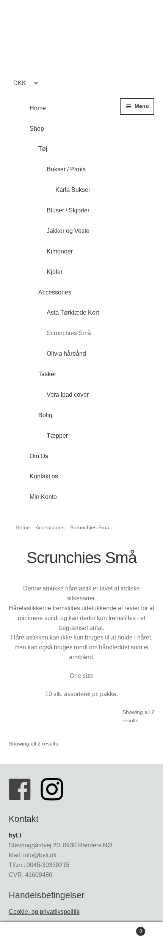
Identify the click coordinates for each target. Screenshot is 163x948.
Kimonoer (60, 251)
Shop (37, 128)
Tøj (42, 149)
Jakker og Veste (68, 231)
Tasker (47, 374)
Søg (81, 935)
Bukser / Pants (66, 169)
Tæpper (57, 435)
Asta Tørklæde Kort (73, 312)
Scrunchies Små (69, 333)
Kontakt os (44, 476)
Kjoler (55, 272)
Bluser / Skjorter (68, 210)
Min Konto (43, 497)
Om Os (39, 456)
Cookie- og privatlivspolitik (44, 911)
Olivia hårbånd (66, 353)
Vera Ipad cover (68, 394)
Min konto (27, 935)
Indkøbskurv (125, 929)
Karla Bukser (72, 190)
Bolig (45, 415)
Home (38, 108)
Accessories (54, 292)
